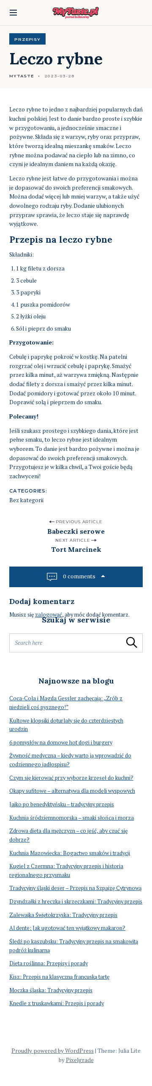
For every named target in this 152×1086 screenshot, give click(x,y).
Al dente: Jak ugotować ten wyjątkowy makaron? (67, 928)
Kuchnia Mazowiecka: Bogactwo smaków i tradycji (69, 853)
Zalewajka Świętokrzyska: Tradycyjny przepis (63, 915)
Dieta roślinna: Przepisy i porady (48, 963)
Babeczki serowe (76, 531)
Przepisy (27, 39)
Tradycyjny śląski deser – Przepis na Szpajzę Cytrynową (75, 888)
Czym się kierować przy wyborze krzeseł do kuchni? (71, 777)
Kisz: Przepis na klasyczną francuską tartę (59, 976)
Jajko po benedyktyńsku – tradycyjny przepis (61, 804)
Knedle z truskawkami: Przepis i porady (56, 1003)
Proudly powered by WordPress (52, 1050)
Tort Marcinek (76, 549)
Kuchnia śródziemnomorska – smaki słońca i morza (71, 817)
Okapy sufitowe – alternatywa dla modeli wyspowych (72, 791)
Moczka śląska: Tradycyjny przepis (50, 990)
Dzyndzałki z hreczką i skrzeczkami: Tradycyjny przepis (75, 901)
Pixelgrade (80, 1060)
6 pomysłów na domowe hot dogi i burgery (60, 742)
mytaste (21, 75)
